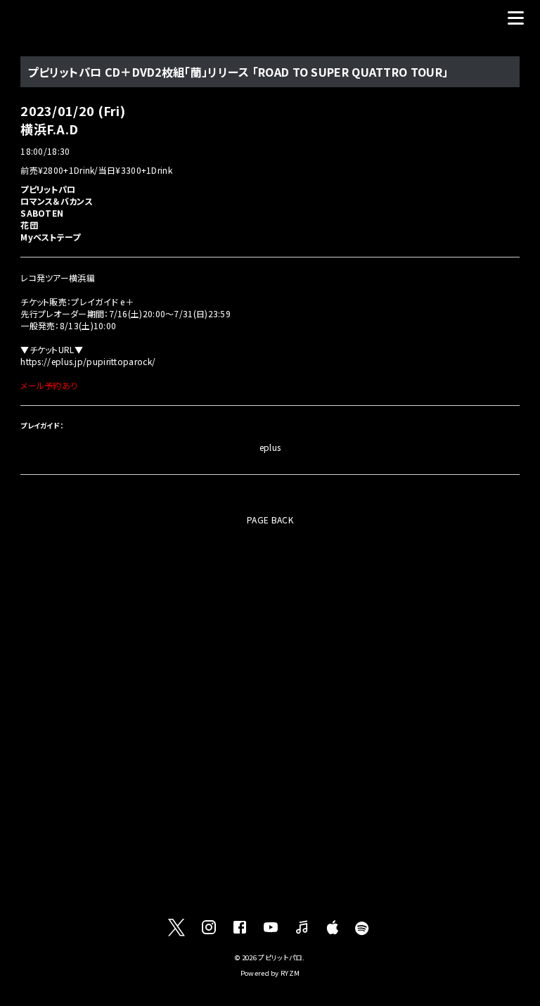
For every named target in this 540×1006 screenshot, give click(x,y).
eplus (270, 447)
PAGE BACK (270, 520)
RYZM (290, 973)
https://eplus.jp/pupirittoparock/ (87, 361)
